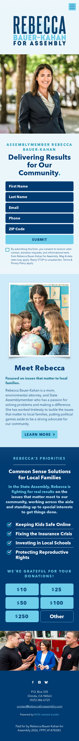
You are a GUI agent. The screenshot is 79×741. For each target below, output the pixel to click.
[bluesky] (46, 682)
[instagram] (40, 682)
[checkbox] (7, 250)
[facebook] (33, 682)
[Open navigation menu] (72, 6)
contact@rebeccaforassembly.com (39, 706)
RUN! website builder (46, 714)
